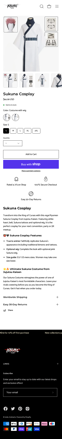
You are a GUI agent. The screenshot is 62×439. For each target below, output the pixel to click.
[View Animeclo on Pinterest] (20, 408)
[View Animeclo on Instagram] (27, 408)
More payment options (31, 171)
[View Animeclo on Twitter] (12, 408)
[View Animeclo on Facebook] (5, 408)
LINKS (6, 364)
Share (10, 310)
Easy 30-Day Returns (15, 304)
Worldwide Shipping (15, 297)
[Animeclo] (12, 6)
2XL (36, 130)
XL (28, 130)
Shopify (28, 417)
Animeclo (12, 417)
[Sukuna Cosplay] (10, 80)
